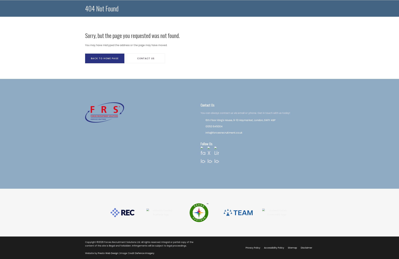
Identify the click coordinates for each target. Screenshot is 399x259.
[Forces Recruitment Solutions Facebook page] (203, 155)
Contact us (145, 58)
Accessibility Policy (274, 247)
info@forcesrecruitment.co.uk (224, 132)
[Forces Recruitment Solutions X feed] (209, 155)
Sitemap (292, 247)
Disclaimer (306, 247)
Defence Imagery (144, 253)
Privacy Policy (253, 247)
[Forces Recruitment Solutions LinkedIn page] (216, 155)
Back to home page (105, 58)
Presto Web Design (108, 253)
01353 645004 (214, 126)
